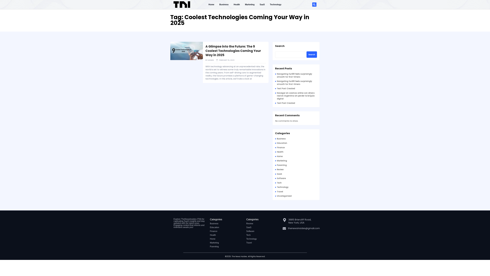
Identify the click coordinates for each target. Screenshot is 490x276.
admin (211, 60)
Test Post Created (286, 88)
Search (280, 46)
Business (224, 4)
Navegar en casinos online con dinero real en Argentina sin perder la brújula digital (296, 96)
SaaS (262, 4)
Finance (281, 147)
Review (280, 169)
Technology (275, 4)
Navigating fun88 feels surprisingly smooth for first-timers (294, 75)
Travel (280, 191)
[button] (314, 4)
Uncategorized (284, 196)
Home (211, 4)
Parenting (282, 165)
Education (282, 143)
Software (281, 178)
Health (237, 4)
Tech (279, 182)
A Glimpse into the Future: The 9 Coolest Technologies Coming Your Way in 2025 (233, 50)
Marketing (250, 4)
